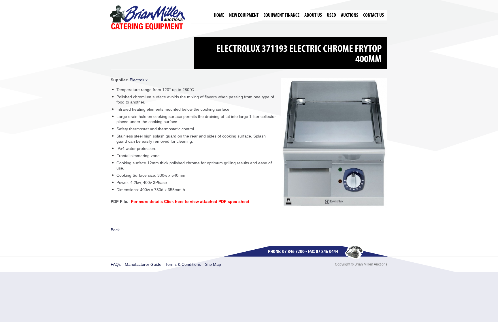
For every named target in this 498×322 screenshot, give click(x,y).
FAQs (116, 264)
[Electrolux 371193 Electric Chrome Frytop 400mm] (334, 206)
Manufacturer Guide (143, 264)
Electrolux (139, 80)
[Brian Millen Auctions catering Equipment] (147, 17)
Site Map (213, 264)
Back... (117, 229)
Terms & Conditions (183, 264)
